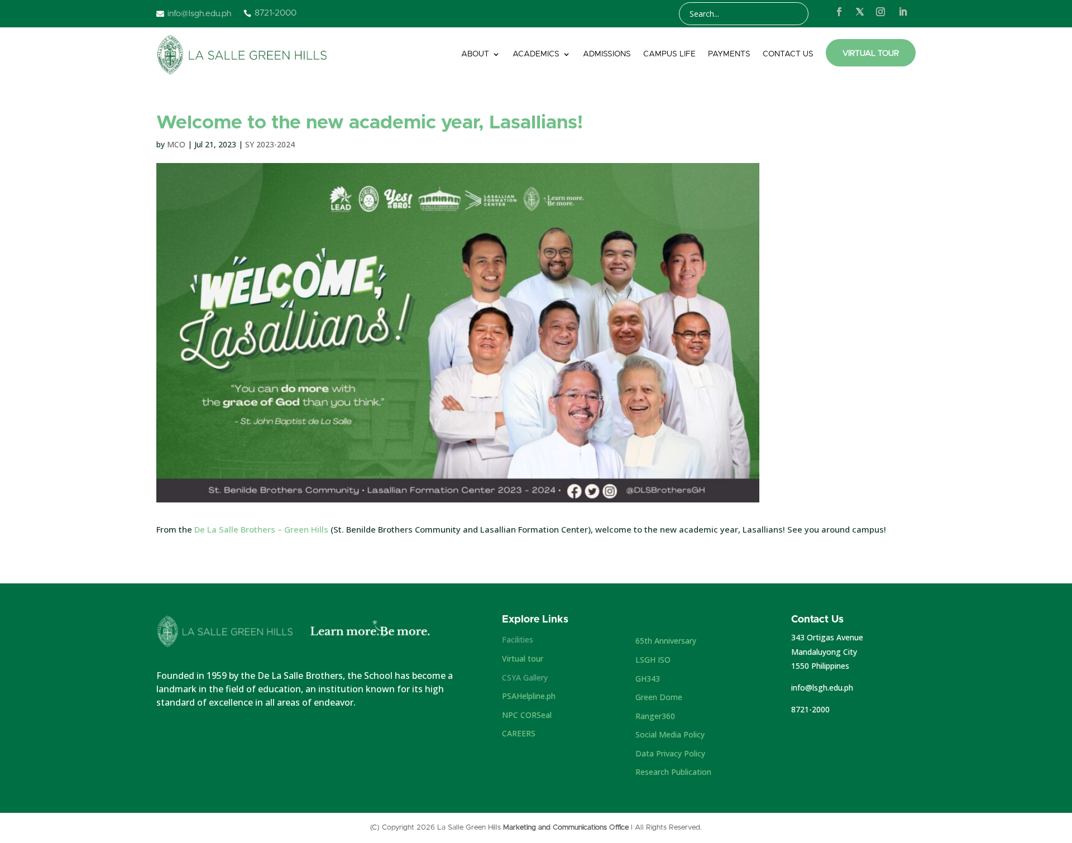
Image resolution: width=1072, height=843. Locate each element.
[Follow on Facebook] (839, 12)
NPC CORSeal (527, 715)
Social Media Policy (670, 734)
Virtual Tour (871, 54)
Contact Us (788, 54)
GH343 (647, 678)
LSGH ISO (653, 659)
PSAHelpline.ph (529, 696)
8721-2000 (810, 709)
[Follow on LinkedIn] (903, 12)
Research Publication (673, 772)
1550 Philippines (820, 665)
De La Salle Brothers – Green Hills (261, 529)
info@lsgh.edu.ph (822, 687)
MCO (176, 144)
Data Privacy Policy (670, 753)
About (475, 54)
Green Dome (658, 697)
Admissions (607, 54)
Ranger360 (655, 716)
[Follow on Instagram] (880, 12)
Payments (729, 54)
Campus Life (669, 54)
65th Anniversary (665, 640)
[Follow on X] (860, 11)
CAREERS (518, 733)
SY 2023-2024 (270, 144)
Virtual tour (522, 658)
